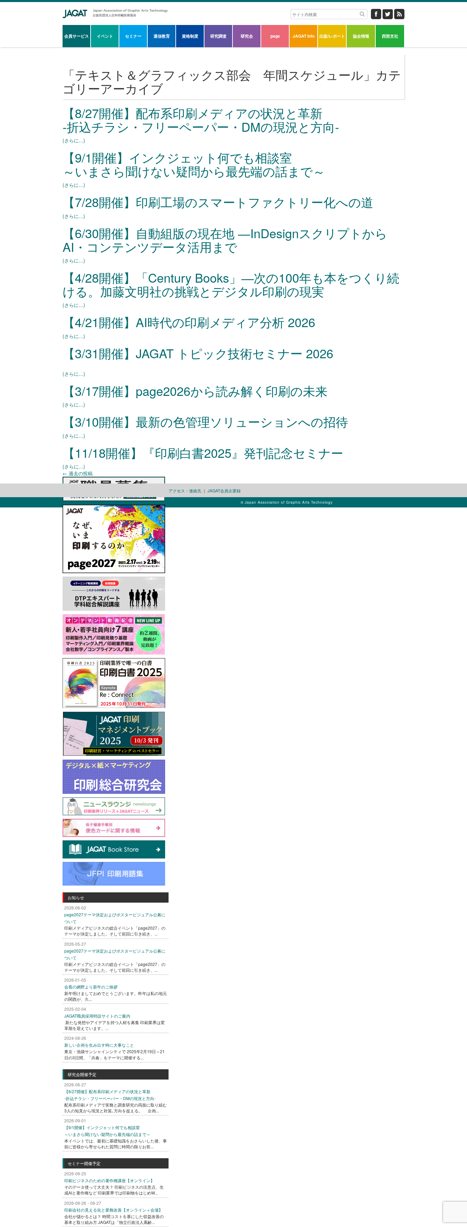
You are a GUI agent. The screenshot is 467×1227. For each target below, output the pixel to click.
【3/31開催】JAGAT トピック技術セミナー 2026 (198, 353)
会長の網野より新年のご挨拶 (91, 987)
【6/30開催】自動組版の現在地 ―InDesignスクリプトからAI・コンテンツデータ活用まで (225, 239)
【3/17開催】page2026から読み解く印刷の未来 (195, 390)
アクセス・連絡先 (185, 490)
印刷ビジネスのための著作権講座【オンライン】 (109, 1180)
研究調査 (218, 36)
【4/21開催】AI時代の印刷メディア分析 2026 (189, 322)
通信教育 (162, 36)
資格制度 (190, 36)
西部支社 (390, 36)
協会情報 (361, 36)
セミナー (133, 36)
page (275, 36)
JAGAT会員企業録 (224, 490)
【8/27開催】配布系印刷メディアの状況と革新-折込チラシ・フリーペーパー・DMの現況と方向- (201, 119)
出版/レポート (332, 36)
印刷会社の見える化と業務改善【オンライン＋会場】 (113, 1210)
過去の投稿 (78, 473)
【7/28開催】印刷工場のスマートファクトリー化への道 (218, 201)
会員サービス (76, 36)
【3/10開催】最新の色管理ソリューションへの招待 (205, 421)
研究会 (247, 36)
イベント (105, 36)
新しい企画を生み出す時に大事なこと (99, 1045)
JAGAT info (304, 36)
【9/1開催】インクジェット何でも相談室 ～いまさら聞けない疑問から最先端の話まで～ (194, 164)
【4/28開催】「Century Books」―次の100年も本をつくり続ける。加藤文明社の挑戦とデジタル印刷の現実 (231, 284)
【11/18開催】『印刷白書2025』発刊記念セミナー (203, 452)
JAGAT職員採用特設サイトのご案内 (97, 1016)
